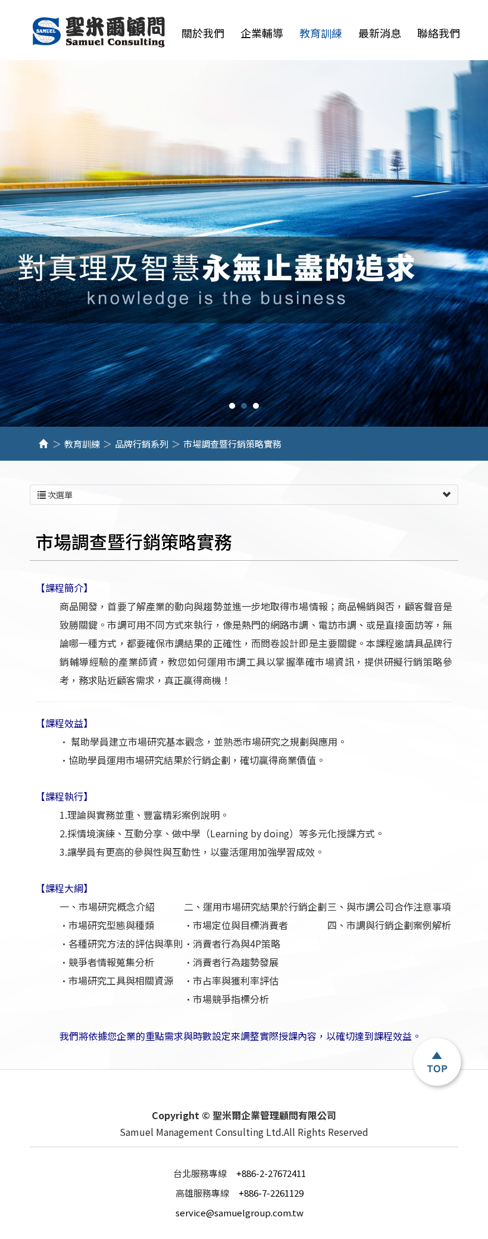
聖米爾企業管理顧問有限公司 (100, 32)
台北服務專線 (201, 1173)
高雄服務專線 (204, 1193)
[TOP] (437, 1063)
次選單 (59, 495)
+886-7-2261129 (240, 1193)
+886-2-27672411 (239, 1173)
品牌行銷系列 (141, 443)
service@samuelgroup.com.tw (240, 1212)
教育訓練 (82, 443)
